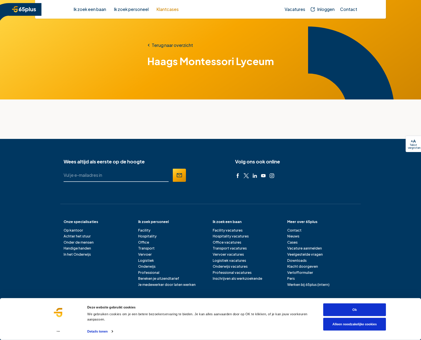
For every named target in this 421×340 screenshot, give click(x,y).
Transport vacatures (230, 248)
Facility (144, 230)
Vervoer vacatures (228, 254)
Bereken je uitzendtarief (158, 278)
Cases (292, 242)
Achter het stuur (77, 236)
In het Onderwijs (77, 254)
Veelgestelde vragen (305, 254)
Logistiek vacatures (229, 260)
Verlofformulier (300, 272)
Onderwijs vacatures (230, 266)
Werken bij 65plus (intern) (308, 284)
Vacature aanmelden (304, 248)
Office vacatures (227, 242)
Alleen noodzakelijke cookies (354, 324)
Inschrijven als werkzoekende (237, 278)
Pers (291, 278)
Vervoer (145, 254)
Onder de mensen (79, 242)
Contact (294, 230)
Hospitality (147, 236)
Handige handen (77, 248)
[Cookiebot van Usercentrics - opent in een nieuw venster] (58, 331)
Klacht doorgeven (302, 266)
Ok (354, 310)
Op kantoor (73, 230)
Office (143, 242)
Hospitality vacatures (231, 236)
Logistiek (146, 260)
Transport (146, 248)
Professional (148, 272)
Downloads (297, 260)
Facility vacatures (228, 230)
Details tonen (97, 331)
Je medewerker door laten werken (167, 284)
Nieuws (293, 236)
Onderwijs (146, 266)
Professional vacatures (232, 272)
